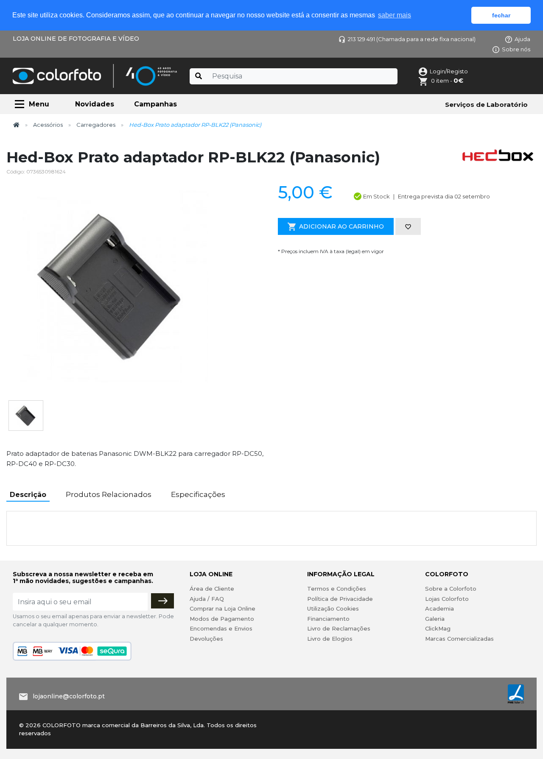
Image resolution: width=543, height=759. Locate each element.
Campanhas (155, 104)
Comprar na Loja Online (222, 608)
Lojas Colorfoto (447, 598)
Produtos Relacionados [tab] (108, 494)
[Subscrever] (162, 601)
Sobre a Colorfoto (450, 588)
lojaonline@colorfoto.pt (69, 696)
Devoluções (206, 638)
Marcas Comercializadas (459, 638)
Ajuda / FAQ (207, 598)
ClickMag (438, 628)
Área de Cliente (212, 588)
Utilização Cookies (333, 608)
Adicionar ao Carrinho (341, 226)
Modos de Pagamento (222, 618)
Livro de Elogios (330, 638)
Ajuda (522, 39)
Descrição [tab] (28, 495)
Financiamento (328, 618)
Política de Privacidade (340, 598)
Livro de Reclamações (338, 628)
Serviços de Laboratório (486, 104)
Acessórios (48, 124)
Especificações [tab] (198, 494)
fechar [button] (501, 15)
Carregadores (95, 124)
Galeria (435, 618)
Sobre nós (516, 49)
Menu (39, 104)
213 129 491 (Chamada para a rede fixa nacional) (412, 39)
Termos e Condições (336, 588)
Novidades (94, 104)
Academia (439, 608)
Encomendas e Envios (221, 628)
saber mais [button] (394, 15)
